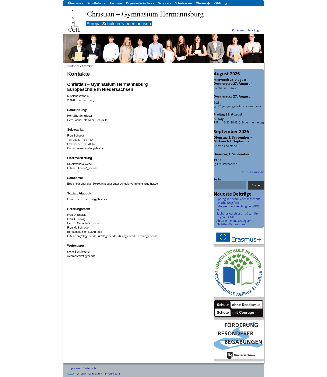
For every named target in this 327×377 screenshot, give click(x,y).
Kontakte (238, 30)
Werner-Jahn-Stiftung (211, 3)
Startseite (73, 66)
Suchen (218, 179)
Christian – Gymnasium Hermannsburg (145, 14)
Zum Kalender (252, 172)
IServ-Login (254, 30)
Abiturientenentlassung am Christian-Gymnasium (233, 222)
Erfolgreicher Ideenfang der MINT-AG (238, 208)
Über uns (74, 3)
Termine (116, 3)
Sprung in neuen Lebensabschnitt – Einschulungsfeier (239, 200)
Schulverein (183, 3)
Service (163, 3)
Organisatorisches (139, 3)
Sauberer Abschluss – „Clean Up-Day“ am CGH (237, 215)
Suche (256, 185)
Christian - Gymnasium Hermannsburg (98, 373)
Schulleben (95, 3)
